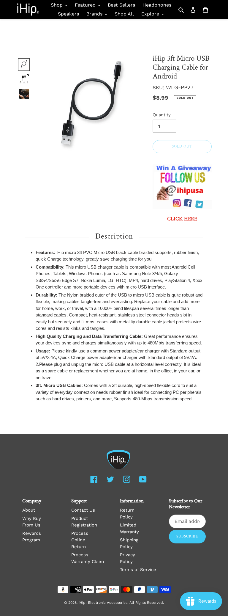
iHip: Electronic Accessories (103, 603)
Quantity (162, 114)
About (28, 510)
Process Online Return (79, 540)
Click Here (182, 219)
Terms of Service (138, 569)
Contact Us (83, 510)
